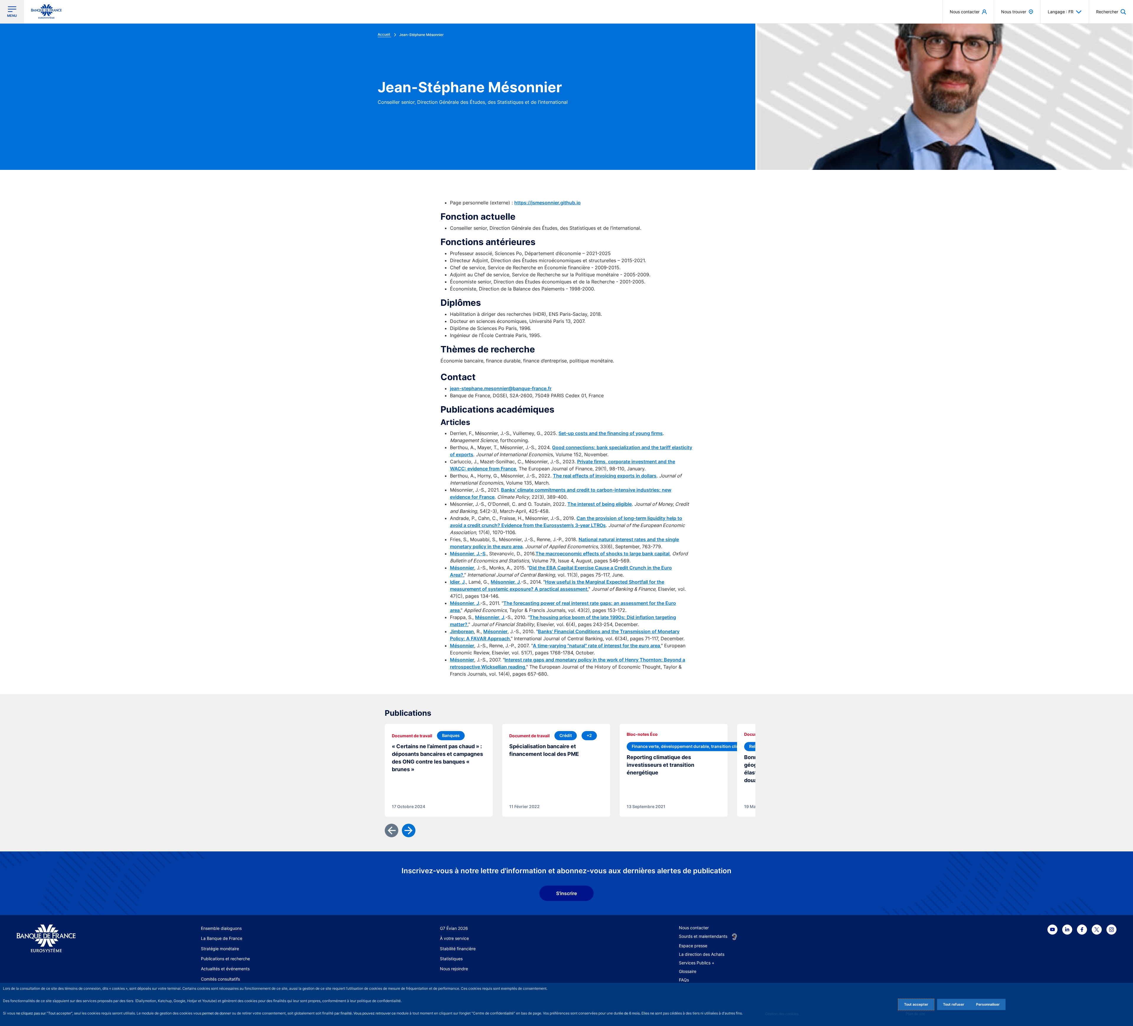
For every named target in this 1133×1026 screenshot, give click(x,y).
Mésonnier (462, 568)
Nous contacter (694, 927)
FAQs (684, 979)
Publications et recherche (225, 958)
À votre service (454, 938)
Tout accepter (916, 1004)
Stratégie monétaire (220, 948)
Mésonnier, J (505, 582)
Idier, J (457, 582)
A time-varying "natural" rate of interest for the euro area (596, 646)
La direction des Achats (701, 954)
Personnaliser (988, 1004)
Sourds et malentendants (703, 936)
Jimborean (462, 631)
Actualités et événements (225, 968)
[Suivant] (408, 830)
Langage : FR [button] (1060, 11)
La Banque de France (221, 938)
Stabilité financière (458, 948)
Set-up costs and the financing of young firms (611, 433)
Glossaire (687, 971)
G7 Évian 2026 (454, 928)
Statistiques (451, 958)
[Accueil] (75, 939)
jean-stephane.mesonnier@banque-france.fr (500, 388)
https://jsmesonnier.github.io (547, 203)
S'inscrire (566, 893)
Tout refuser (953, 1004)
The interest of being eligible (599, 504)
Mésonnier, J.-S (467, 553)
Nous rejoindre (454, 968)
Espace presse (693, 945)
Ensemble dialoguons (221, 928)
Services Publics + (696, 962)
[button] (1111, 11)
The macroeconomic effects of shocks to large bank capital (602, 553)
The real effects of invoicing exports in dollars (604, 476)
